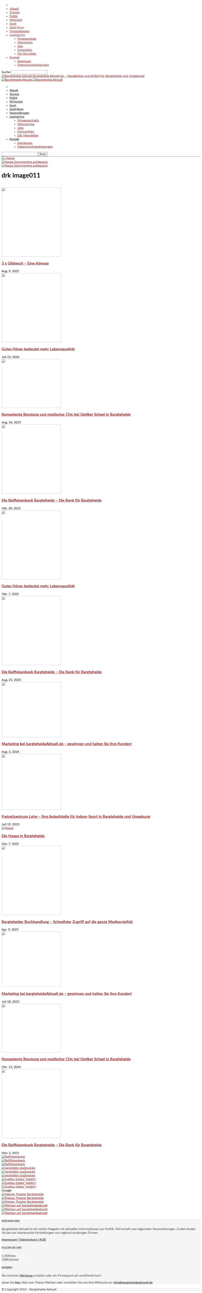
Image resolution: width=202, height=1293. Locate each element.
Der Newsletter (26, 53)
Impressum (24, 61)
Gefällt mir (23, 1255)
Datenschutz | (29, 1239)
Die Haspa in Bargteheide (23, 836)
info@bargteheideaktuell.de (133, 1282)
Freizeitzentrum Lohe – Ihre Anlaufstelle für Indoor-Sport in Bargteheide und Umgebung (76, 817)
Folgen (23, 1259)
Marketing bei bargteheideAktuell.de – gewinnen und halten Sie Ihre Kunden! (67, 744)
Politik (13, 16)
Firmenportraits (26, 38)
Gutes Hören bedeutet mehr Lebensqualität (38, 349)
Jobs (20, 46)
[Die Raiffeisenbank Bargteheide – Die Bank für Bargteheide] (31, 492)
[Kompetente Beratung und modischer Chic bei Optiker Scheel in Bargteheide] (31, 406)
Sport (12, 23)
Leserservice (17, 35)
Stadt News (16, 27)
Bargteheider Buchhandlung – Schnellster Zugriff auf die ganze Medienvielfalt (67, 922)
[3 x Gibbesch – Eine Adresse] (31, 255)
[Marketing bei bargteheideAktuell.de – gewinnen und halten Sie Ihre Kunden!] (31, 736)
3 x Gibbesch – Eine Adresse (25, 263)
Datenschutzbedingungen (33, 65)
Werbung (26, 1275)
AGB (42, 1239)
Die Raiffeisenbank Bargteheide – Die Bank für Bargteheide (52, 500)
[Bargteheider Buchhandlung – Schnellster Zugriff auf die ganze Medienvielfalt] (31, 914)
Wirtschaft (15, 20)
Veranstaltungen (19, 31)
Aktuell (14, 8)
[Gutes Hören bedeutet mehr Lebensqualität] (31, 341)
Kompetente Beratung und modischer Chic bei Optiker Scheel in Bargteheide (66, 415)
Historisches (25, 42)
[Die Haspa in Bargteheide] (7, 828)
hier (18, 1282)
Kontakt (14, 57)
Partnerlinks (24, 50)
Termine (14, 12)
